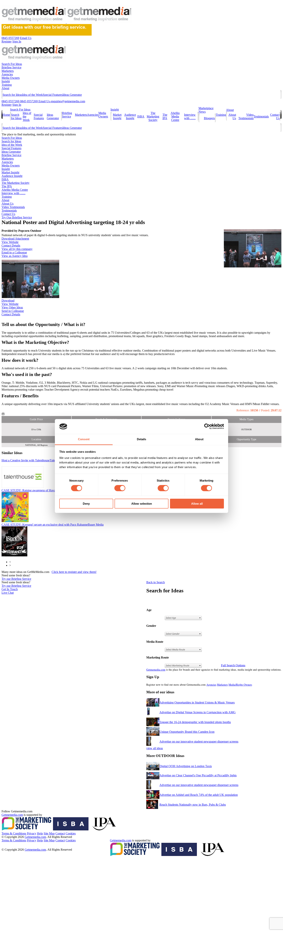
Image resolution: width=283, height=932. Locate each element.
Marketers (8, 71)
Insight (6, 81)
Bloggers (209, 118)
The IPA (164, 116)
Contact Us (8, 214)
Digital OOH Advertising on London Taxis (185, 766)
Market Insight (117, 116)
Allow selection (141, 503)
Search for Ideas (12, 94)
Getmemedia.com (155, 669)
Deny (86, 503)
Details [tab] (141, 439)
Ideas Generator (72, 94)
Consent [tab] (84, 439)
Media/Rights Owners (240, 684)
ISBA (140, 116)
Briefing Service (11, 67)
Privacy (31, 833)
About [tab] (199, 439)
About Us (7, 203)
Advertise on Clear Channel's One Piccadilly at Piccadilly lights (198, 775)
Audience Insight (130, 116)
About (5, 88)
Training (7, 84)
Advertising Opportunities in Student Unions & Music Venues (197, 702)
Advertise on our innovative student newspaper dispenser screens (198, 741)
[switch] (119, 488)
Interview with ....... (190, 116)
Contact (60, 833)
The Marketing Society (153, 116)
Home (6, 114)
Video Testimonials (246, 116)
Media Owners (11, 77)
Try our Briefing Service (16, 578)
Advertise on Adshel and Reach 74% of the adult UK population (198, 794)
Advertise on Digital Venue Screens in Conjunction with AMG (197, 712)
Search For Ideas (12, 64)
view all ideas (154, 748)
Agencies (7, 74)
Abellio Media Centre (175, 116)
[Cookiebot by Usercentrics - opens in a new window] (207, 426)
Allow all (197, 503)
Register (7, 104)
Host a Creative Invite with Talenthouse (33, 460)
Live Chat (8, 592)
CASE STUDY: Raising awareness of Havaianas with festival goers (51, 490)
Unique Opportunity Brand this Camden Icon (186, 731)
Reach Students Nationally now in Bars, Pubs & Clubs (192, 804)
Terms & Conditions (14, 833)
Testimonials (261, 116)
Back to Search (155, 582)
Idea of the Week (32, 94)
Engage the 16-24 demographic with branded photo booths (195, 722)
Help (40, 833)
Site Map (49, 833)
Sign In (16, 104)
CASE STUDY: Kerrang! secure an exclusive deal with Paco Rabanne (53, 524)
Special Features (53, 94)
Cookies (71, 833)
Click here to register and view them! (74, 572)
